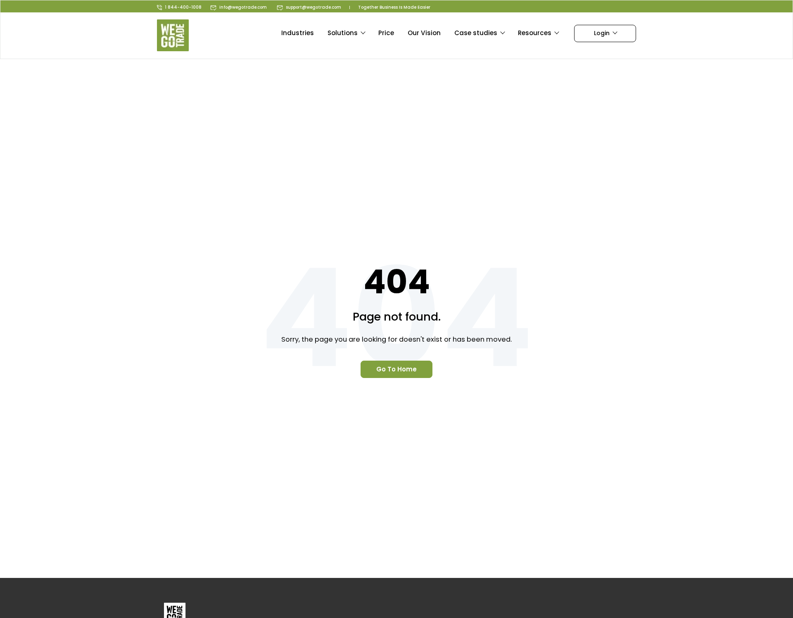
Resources (534, 33)
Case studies (475, 33)
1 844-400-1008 (183, 7)
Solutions (343, 33)
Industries (297, 33)
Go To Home (396, 369)
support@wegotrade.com (313, 7)
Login (602, 33)
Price (386, 33)
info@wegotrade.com (243, 7)
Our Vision (424, 33)
